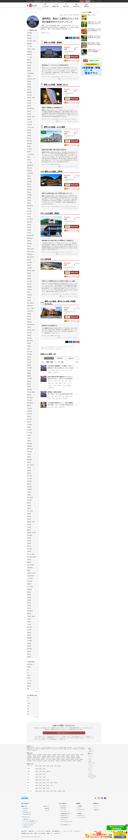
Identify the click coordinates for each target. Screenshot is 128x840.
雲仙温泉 (29, 602)
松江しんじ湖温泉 (31, 554)
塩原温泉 (29, 176)
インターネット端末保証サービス (30, 821)
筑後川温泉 (29, 589)
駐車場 (28, 677)
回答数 (51, 362)
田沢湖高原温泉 (30, 108)
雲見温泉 (29, 421)
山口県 (51, 785)
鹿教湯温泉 (29, 286)
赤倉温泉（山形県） (31, 116)
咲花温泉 (29, 343)
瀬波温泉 (29, 346)
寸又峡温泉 (29, 424)
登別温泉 (29, 35)
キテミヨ (90, 764)
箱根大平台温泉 (30, 251)
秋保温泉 (29, 86)
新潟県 (44, 774)
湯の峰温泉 (29, 535)
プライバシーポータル (68, 831)
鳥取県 (36, 785)
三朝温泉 (29, 540)
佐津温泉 (29, 516)
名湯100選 (68, 385)
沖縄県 (63, 791)
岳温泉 (28, 157)
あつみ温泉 (29, 121)
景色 (53, 398)
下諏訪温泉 (29, 294)
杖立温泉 (29, 621)
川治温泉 (29, 178)
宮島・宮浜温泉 (30, 564)
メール (95, 808)
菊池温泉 (29, 613)
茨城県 (44, 768)
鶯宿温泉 (29, 76)
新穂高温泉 (29, 443)
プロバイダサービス (65, 811)
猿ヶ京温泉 (29, 211)
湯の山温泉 (29, 475)
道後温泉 (29, 583)
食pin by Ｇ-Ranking (92, 776)
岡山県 (44, 785)
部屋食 (56, 407)
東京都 (44, 771)
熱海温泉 (29, 384)
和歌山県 (55, 782)
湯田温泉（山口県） (31, 573)
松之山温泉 (29, 351)
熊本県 (48, 791)
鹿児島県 (59, 791)
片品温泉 (29, 208)
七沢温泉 (29, 246)
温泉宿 (49, 398)
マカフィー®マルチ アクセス (66, 822)
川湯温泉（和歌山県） (32, 532)
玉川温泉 (29, 103)
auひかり (25, 810)
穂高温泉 (29, 319)
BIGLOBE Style (81, 815)
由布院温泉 (29, 637)
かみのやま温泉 (30, 127)
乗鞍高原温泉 (30, 305)
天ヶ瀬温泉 (29, 640)
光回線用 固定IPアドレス (66, 813)
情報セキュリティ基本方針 (39, 833)
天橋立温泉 (29, 481)
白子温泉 (29, 232)
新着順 (47, 362)
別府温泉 (29, 635)
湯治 (28, 669)
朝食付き (29, 675)
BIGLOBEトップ (57, 833)
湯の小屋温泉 (30, 219)
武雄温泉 (29, 597)
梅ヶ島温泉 (29, 413)
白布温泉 (29, 130)
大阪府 (44, 782)
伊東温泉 (29, 386)
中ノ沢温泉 (29, 162)
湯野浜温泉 (29, 143)
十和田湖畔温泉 (30, 73)
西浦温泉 (29, 456)
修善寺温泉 (29, 389)
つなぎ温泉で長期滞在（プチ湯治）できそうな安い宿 (61, 76)
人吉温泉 (29, 624)
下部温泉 (29, 265)
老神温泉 (29, 203)
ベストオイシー (91, 765)
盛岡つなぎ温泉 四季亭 (53, 171)
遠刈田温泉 (29, 92)
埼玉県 (36, 771)
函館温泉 (29, 59)
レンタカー (29, 680)
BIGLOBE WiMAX (27, 814)
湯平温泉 (29, 651)
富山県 (36, 777)
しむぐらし (47, 810)
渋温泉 (28, 292)
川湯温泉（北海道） (31, 49)
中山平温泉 (29, 94)
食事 (71, 396)
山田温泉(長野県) (30, 324)
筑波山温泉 (29, 221)
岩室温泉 (29, 335)
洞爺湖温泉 (29, 54)
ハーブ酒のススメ (91, 778)
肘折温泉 (29, 138)
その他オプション (27, 826)
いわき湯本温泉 (30, 154)
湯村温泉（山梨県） (31, 270)
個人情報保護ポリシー (57, 831)
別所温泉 (29, 316)
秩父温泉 (29, 224)
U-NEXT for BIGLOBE (28, 825)
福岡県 (36, 791)
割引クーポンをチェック (73, 60)
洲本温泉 (29, 519)
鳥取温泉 (29, 546)
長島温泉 (29, 473)
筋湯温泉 (29, 643)
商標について (50, 833)
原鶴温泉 (29, 592)
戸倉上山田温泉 (30, 302)
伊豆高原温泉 (30, 397)
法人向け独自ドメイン (65, 824)
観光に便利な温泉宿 (55, 164)
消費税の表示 (31, 831)
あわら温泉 (29, 378)
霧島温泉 (29, 656)
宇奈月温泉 (29, 354)
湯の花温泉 (29, 500)
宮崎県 (55, 791)
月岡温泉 (29, 327)
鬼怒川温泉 (29, 170)
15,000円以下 (55, 372)
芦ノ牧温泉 (29, 149)
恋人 (28, 714)
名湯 (28, 688)
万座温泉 (29, 197)
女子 (28, 708)
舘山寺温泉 (29, 419)
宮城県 (48, 765)
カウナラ (90, 770)
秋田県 (51, 765)
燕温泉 (28, 348)
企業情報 (78, 803)
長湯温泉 (29, 646)
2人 (28, 700)
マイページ (94, 1)
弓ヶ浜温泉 (29, 432)
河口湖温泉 (29, 262)
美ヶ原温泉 (29, 281)
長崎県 (44, 791)
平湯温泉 (29, 440)
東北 (49, 370)
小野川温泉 (29, 124)
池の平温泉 (29, 332)
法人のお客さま (62, 803)
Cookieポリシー (77, 831)
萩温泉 (28, 570)
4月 (63, 396)
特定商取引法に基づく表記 (27, 833)
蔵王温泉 (29, 111)
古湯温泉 (29, 600)
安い (28, 672)
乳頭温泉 (29, 100)
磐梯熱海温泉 (30, 165)
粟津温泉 (29, 365)
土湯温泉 (29, 159)
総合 (62, 362)
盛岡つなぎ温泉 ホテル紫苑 (54, 127)
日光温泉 (29, 186)
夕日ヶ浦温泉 (30, 497)
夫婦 (28, 711)
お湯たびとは (91, 749)
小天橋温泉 (29, 489)
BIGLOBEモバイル (27, 812)
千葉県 (40, 771)
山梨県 (36, 774)
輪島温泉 (29, 375)
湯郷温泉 (29, 562)
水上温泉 (29, 216)
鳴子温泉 (29, 84)
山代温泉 (29, 370)
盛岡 (64, 370)
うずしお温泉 (30, 510)
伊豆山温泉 (29, 400)
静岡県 (36, 779)
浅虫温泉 (29, 65)
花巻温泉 (29, 81)
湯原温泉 (29, 559)
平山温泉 (29, 629)
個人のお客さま (25, 803)
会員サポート (97, 809)
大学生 (28, 703)
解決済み (71, 358)
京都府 (40, 782)
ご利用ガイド (91, 751)
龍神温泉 (29, 537)
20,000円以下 (50, 387)
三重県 (48, 779)
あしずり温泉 (30, 586)
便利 (60, 398)
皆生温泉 (29, 543)
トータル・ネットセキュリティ (29, 823)
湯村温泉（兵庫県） (31, 521)
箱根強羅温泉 (30, 254)
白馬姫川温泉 (30, 311)
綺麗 (56, 398)
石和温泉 (29, 259)
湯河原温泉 (29, 243)
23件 (75, 48)
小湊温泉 (29, 230)
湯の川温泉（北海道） (32, 40)
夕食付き (29, 683)
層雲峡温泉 (29, 51)
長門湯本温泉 (30, 567)
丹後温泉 (29, 494)
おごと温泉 (29, 478)
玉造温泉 (29, 551)
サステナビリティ (81, 809)
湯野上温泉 (29, 167)
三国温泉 (29, 381)
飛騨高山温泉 (30, 448)
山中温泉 (29, 362)
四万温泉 (29, 200)
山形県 (55, 765)
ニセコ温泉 (29, 57)
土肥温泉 (29, 427)
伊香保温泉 (29, 194)
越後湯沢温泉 (30, 340)
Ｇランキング (91, 756)
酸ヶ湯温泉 (29, 62)
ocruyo (89, 759)
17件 (75, 91)
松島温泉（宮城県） (31, 97)
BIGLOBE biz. (64, 806)
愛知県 (44, 779)
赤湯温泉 (29, 119)
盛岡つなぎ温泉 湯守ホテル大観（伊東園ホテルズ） (60, 302)
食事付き (29, 686)
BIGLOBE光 (25, 808)
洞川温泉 (29, 524)
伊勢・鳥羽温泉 (30, 465)
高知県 (48, 788)
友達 (28, 698)
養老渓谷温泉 (30, 238)
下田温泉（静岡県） (31, 392)
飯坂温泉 (29, 151)
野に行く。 (90, 768)
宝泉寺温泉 (29, 648)
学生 (28, 706)
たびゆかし (90, 773)
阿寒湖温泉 (29, 43)
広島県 (48, 785)
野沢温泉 (29, 273)
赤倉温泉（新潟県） (31, 329)
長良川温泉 (29, 451)
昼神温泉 (29, 313)
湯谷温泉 (29, 462)
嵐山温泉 (29, 483)
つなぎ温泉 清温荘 (52, 213)
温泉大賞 (47, 808)
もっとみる (36, 691)
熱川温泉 (29, 435)
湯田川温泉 (29, 140)
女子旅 (64, 383)
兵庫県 (48, 782)
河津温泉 (29, 416)
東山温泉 (29, 146)
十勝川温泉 (29, 38)
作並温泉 (29, 89)
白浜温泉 (29, 527)
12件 (75, 133)
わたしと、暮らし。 (92, 762)
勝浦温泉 (29, 529)
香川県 (40, 788)
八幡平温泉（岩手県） (32, 78)
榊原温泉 (29, 470)
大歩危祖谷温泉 (30, 575)
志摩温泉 (29, 467)
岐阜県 (40, 779)
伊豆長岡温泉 (30, 402)
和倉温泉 (29, 359)
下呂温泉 (29, 438)
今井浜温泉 (29, 408)
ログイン (99, 1)
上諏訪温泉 (29, 289)
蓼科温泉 (29, 297)
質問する (88, 1)
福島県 (59, 765)
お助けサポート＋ (27, 819)
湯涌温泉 (29, 373)
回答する (82, 1)
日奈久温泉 (29, 627)
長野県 (40, 774)
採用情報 (79, 813)
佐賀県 (40, 791)
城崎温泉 (29, 502)
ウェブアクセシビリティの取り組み (43, 831)
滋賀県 (36, 782)
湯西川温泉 (29, 189)
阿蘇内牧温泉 (30, 610)
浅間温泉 (29, 278)
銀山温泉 (29, 113)
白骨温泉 (29, 275)
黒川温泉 (29, 608)
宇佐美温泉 (29, 411)
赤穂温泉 (29, 508)
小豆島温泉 (29, 581)
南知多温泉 (29, 459)
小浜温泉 (29, 605)
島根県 (40, 785)
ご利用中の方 (96, 803)
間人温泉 (29, 492)
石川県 (40, 777)
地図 (67, 53)
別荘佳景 (48, 259)
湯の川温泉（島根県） (32, 556)
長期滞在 (29, 667)
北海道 (36, 765)
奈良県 (51, 782)
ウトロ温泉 (29, 46)
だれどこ (90, 758)
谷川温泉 (29, 213)
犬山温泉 (29, 454)
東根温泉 (29, 135)
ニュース (79, 811)
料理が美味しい (30, 664)
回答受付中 (60, 358)
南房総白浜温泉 (30, 235)
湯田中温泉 (29, 321)
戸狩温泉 (29, 300)
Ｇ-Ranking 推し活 (91, 775)
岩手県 (53, 370)
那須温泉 (29, 184)
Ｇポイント (90, 755)
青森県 (40, 765)
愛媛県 (44, 788)
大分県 (51, 791)
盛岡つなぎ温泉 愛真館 (53, 42)
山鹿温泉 (29, 632)
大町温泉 (29, 284)
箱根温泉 (29, 240)
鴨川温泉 (29, 227)
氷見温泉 (29, 357)
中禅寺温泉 (29, 181)
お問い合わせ (24, 831)
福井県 (44, 777)
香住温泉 (29, 513)
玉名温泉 (29, 619)
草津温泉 (29, 192)
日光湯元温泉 (30, 173)
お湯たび (90, 761)
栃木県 (36, 768)
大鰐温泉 (29, 67)
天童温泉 (29, 132)
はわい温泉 (29, 548)
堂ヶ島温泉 (29, 429)
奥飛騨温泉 (29, 446)
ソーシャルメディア (82, 817)
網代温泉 (29, 394)
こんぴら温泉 (30, 578)
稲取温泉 (29, 405)
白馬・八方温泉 (30, 308)
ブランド (79, 808)
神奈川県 (48, 771)
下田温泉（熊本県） (31, 616)
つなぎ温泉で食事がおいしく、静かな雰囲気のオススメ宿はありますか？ (65, 119)
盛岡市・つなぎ (45, 32)
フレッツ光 (63, 809)
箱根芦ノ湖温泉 (30, 248)
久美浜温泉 (29, 486)
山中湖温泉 (29, 267)
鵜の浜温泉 (29, 338)
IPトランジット (64, 819)
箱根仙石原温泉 (30, 257)
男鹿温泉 (29, 105)
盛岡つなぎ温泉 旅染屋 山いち (56, 84)
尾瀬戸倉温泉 (30, 205)
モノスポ (90, 767)
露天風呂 (67, 396)
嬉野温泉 (29, 594)
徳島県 (36, 788)
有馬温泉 (29, 505)
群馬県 (40, 768)
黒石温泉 (29, 70)
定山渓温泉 (29, 32)
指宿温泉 (29, 654)
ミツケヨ (90, 771)
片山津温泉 (29, 367)
